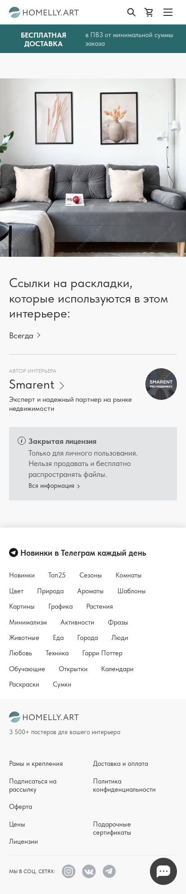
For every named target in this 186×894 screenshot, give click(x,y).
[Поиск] (133, 12)
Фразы (118, 622)
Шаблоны (131, 591)
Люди (120, 638)
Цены (17, 824)
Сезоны (90, 575)
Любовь (20, 653)
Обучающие (27, 669)
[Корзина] (150, 12)
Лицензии (23, 841)
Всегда (21, 335)
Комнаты (129, 575)
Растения (99, 606)
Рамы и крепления (36, 763)
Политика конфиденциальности (124, 785)
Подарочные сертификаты (112, 828)
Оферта (20, 807)
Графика (60, 606)
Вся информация (51, 485)
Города (87, 638)
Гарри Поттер (102, 653)
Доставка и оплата (120, 763)
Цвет (16, 591)
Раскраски (24, 684)
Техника (57, 653)
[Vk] (89, 871)
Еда (58, 638)
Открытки (73, 669)
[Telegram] (109, 871)
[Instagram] (68, 871)
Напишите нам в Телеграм (163, 871)
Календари (117, 669)
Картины (22, 606)
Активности (77, 622)
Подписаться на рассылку (32, 785)
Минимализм (28, 622)
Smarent (31, 384)
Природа (50, 591)
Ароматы (90, 591)
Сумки (62, 684)
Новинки (22, 575)
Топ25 (57, 575)
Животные (24, 638)
